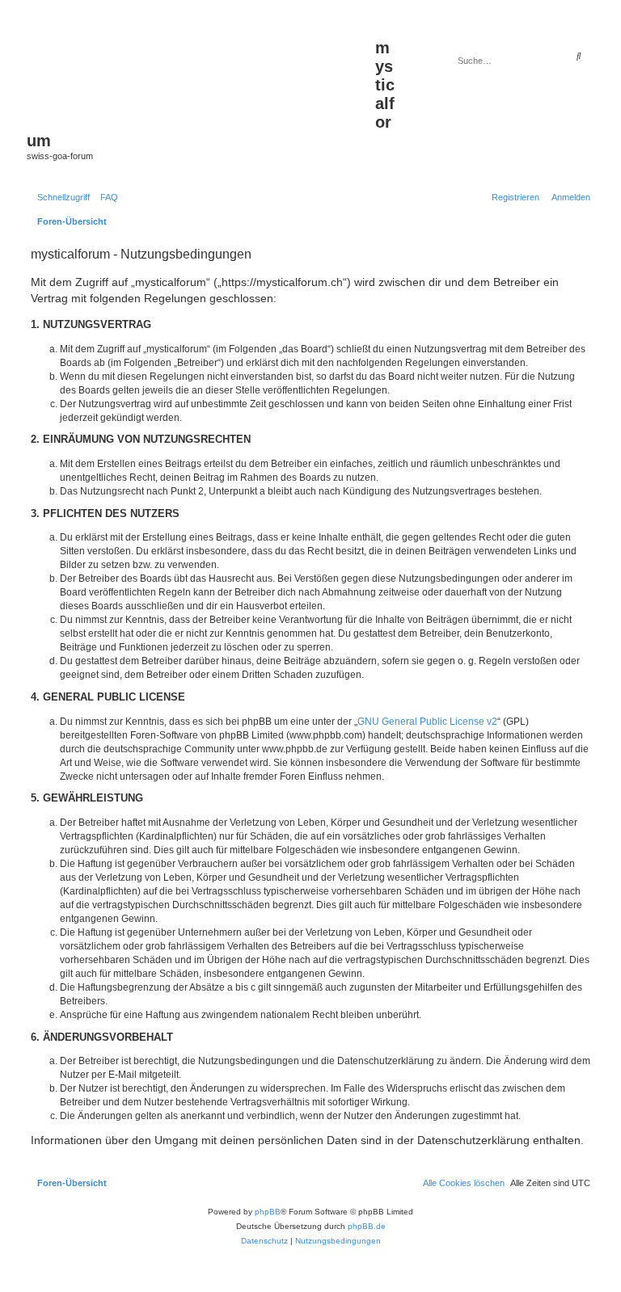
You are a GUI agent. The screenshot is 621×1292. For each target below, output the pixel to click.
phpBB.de (367, 1226)
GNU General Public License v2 (427, 721)
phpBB (268, 1211)
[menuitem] (106, 197)
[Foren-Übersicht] (201, 73)
